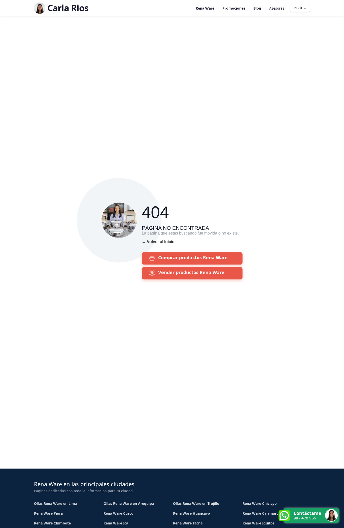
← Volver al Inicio (158, 242)
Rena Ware (205, 8)
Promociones (233, 8)
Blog (257, 8)
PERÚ (298, 8)
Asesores (276, 8)
